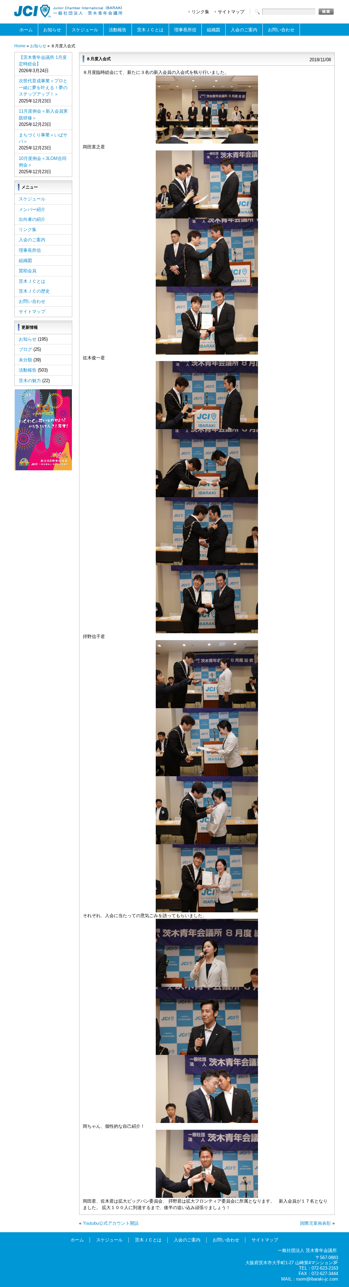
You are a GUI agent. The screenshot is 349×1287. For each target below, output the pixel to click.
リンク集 (200, 11)
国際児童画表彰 (315, 1223)
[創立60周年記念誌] (43, 468)
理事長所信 (185, 29)
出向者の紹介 (32, 219)
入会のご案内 (244, 29)
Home (20, 46)
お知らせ (52, 29)
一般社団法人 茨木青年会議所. (308, 1250)
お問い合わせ (281, 29)
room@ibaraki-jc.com (317, 1279)
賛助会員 (27, 270)
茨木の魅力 (30, 380)
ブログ (25, 349)
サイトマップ (231, 11)
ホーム (26, 29)
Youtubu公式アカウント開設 (111, 1223)
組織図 (213, 29)
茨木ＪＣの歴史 (34, 291)
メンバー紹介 (32, 209)
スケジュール (85, 29)
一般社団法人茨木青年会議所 (68, 11)
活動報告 (117, 29)
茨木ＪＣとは (150, 29)
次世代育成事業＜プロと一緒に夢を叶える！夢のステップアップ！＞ (43, 87)
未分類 (25, 359)
